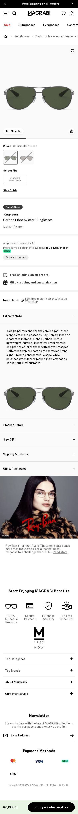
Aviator (18, 226)
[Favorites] (63, 13)
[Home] (5, 36)
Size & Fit (9, 439)
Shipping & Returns (15, 454)
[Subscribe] (72, 735)
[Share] (71, 131)
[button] (10, 157)
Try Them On (13, 131)
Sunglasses (26, 25)
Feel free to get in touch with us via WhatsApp (46, 300)
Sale (7, 25)
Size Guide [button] (10, 190)
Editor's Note (12, 316)
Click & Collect (17, 257)
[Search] (14, 13)
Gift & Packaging (14, 468)
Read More (60, 552)
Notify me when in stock (51, 807)
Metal (7, 226)
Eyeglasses (51, 25)
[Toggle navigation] (6, 13)
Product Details (13, 425)
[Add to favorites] (72, 50)
